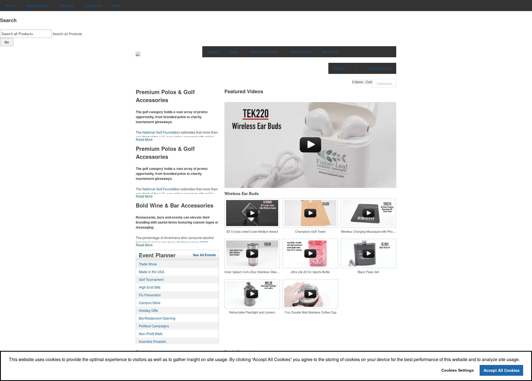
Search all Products (67, 33)
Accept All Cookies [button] (502, 370)
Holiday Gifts (148, 310)
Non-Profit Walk (150, 333)
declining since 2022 (192, 242)
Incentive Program (152, 341)
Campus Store (149, 302)
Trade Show (148, 263)
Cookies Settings (457, 370)
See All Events (204, 254)
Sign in (339, 68)
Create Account (379, 68)
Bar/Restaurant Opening (157, 318)
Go (6, 42)
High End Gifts (149, 287)
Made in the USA (151, 271)
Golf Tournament (151, 279)
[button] (362, 81)
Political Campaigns (154, 325)
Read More (144, 139)
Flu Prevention (150, 294)
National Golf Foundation (161, 132)
